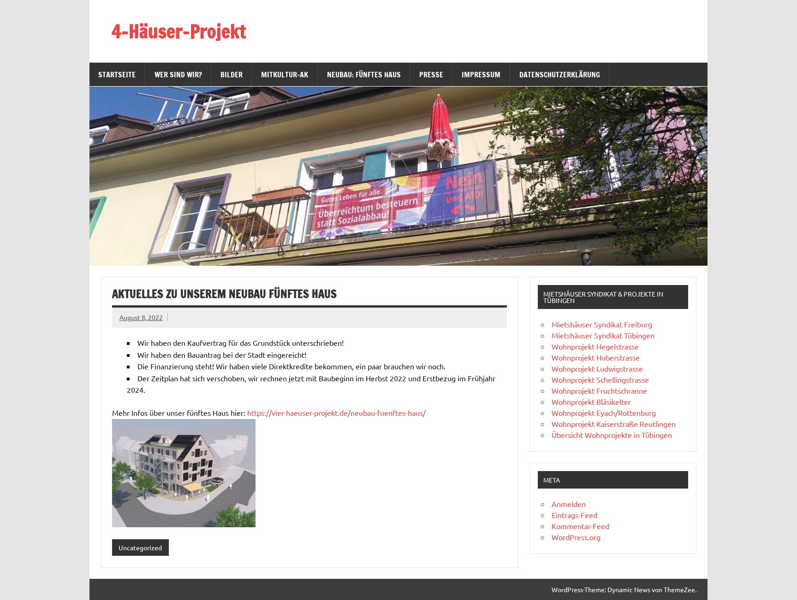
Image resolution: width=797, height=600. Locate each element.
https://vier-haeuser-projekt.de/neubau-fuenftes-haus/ (336, 412)
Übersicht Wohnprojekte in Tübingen (612, 434)
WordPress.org (576, 537)
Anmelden (569, 503)
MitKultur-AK (284, 75)
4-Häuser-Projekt (179, 31)
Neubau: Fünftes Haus (364, 75)
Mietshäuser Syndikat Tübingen (603, 335)
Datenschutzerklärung (559, 75)
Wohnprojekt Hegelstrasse (595, 346)
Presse (431, 75)
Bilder (231, 75)
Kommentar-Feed (580, 525)
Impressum (481, 75)
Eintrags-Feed (574, 514)
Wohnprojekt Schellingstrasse (600, 379)
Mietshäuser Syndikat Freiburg (602, 324)
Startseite (117, 75)
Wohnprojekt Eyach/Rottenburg (604, 412)
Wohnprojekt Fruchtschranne (599, 390)
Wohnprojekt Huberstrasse (596, 357)
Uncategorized (140, 547)
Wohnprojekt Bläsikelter (591, 401)
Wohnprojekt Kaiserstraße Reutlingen (614, 423)
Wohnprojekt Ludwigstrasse (597, 368)
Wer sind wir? (178, 75)
